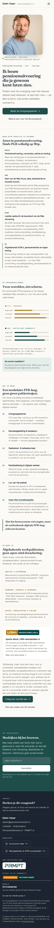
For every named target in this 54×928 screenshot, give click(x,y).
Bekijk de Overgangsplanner (25, 111)
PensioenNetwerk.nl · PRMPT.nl (18, 830)
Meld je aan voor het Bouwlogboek (25, 119)
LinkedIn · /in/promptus (14, 826)
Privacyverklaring (27, 921)
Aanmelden (26, 768)
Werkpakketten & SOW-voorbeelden (26, 851)
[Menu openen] (48, 4)
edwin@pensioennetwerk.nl (16, 822)
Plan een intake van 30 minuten (20, 707)
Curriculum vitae (17, 844)
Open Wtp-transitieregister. (21, 500)
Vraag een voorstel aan (17, 699)
